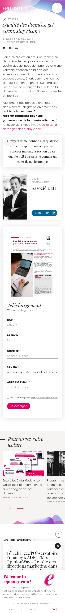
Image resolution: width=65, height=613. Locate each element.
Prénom (13, 335)
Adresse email (17, 382)
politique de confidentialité (44, 397)
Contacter (42, 212)
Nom (10, 320)
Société (13, 351)
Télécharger (19, 406)
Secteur (13, 366)
